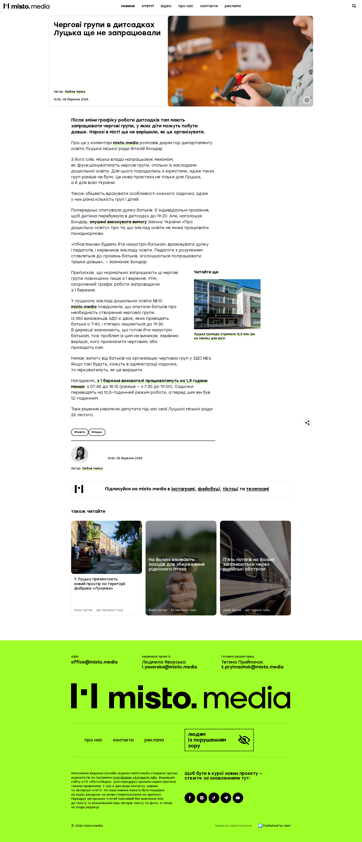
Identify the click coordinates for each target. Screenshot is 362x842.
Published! (271, 825)
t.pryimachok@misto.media (252, 667)
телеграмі (257, 488)
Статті (148, 6)
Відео (166, 6)
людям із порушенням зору (207, 740)
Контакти (209, 6)
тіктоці (230, 488)
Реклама (233, 6)
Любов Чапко (75, 91)
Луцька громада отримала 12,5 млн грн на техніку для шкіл (224, 336)
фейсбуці (209, 488)
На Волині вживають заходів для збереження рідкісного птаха (177, 564)
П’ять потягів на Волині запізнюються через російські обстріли (248, 564)
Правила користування (233, 825)
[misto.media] (181, 696)
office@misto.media (94, 662)
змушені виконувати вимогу (118, 221)
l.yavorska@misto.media (169, 667)
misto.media (125, 142)
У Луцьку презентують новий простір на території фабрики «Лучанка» (99, 584)
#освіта (79, 432)
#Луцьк (97, 432)
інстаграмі (183, 488)
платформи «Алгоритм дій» (135, 777)
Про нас (185, 6)
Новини (128, 6)
